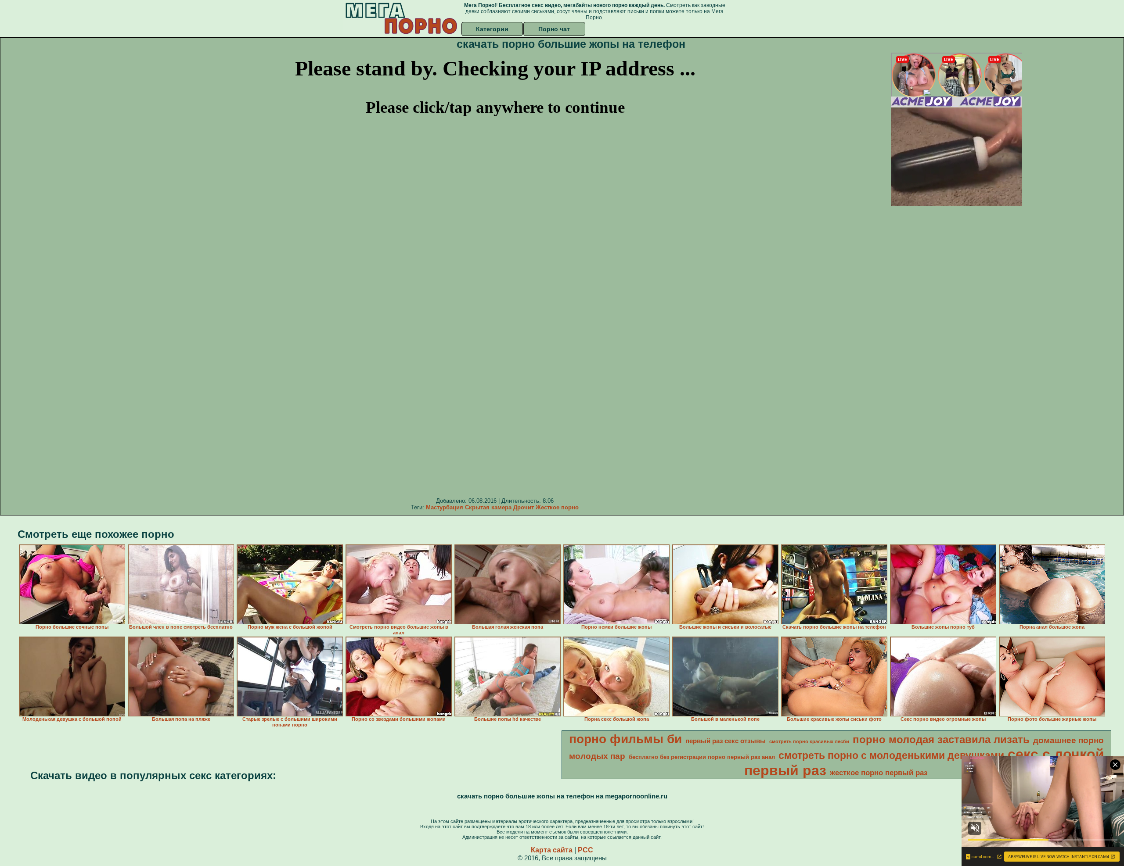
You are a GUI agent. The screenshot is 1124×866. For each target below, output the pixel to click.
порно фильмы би (625, 739)
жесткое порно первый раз (878, 772)
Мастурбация (444, 507)
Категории (492, 28)
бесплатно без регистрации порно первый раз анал (702, 757)
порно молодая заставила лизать (941, 739)
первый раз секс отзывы (725, 740)
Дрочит (523, 507)
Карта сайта (552, 850)
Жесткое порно (557, 507)
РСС (585, 850)
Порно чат (554, 28)
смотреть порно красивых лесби (809, 741)
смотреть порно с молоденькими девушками (891, 755)
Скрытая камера (488, 507)
